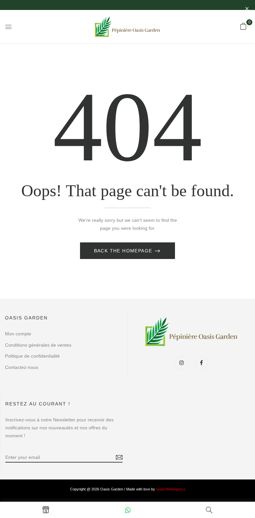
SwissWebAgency (170, 489)
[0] (243, 26)
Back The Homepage (124, 250)
